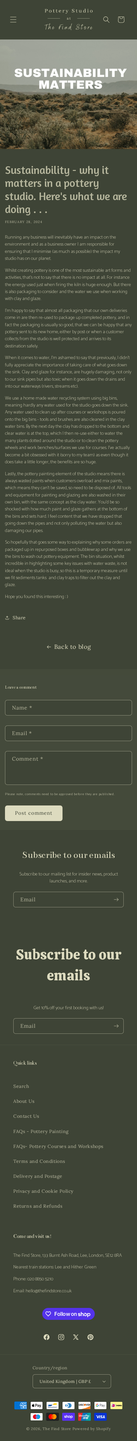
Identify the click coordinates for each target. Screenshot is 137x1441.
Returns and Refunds (37, 1206)
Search (21, 1086)
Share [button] (19, 618)
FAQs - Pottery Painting (41, 1131)
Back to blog (72, 646)
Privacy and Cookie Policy (43, 1191)
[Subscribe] (116, 899)
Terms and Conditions (39, 1161)
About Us (24, 1101)
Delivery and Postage (38, 1176)
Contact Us (26, 1116)
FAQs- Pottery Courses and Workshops (58, 1146)
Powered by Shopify (91, 1428)
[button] (13, 19)
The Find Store (57, 1428)
